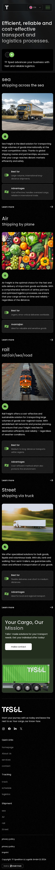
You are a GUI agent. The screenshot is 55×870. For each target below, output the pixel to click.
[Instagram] (3, 728)
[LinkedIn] (15, 728)
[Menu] (47, 7)
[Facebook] (9, 728)
